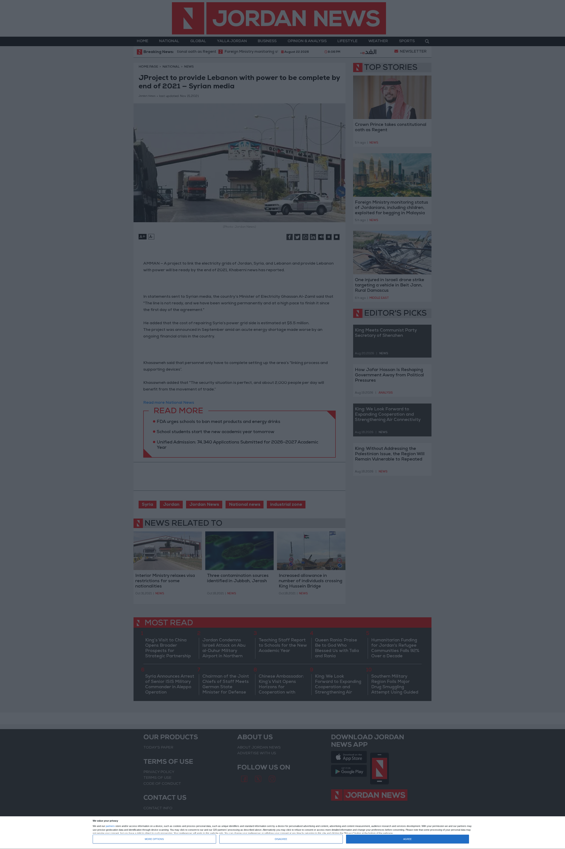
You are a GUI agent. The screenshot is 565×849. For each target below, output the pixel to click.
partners (110, 826)
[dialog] (282, 833)
